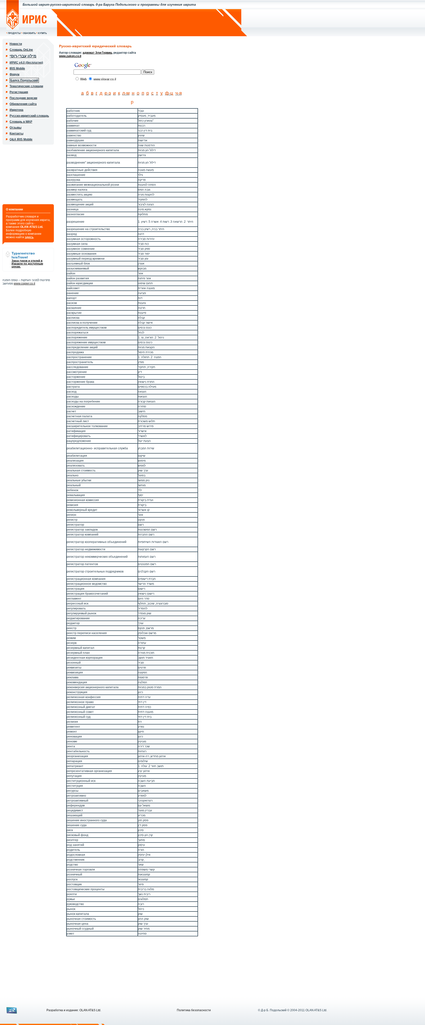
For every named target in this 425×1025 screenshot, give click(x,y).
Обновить (29, 33)
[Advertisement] (149, 23)
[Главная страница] (26, 29)
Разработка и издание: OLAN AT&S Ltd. (73, 1010)
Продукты (14, 33)
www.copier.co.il (24, 283)
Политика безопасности (194, 1010)
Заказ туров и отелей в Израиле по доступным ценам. (27, 263)
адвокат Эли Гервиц (97, 52)
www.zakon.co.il (70, 56)
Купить (42, 33)
